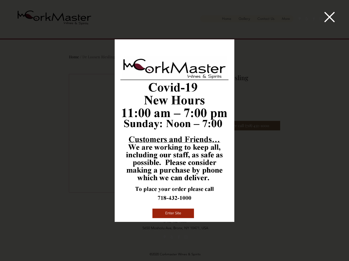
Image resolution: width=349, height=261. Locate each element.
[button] (329, 17)
